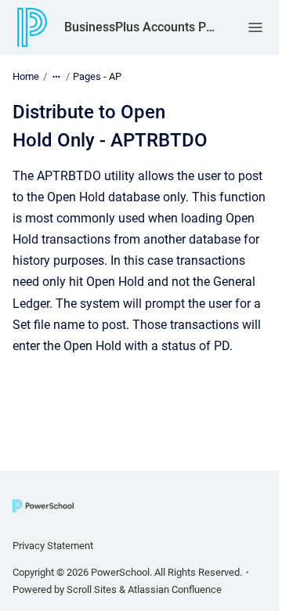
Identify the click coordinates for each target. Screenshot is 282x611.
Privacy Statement (53, 545)
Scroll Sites (92, 589)
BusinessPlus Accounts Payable (140, 27)
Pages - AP (97, 76)
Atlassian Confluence (175, 589)
